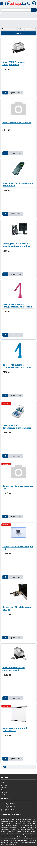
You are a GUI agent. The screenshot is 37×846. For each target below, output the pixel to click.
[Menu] (2, 3)
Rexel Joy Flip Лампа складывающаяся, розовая (17, 305)
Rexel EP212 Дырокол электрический (13, 63)
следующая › (18, 767)
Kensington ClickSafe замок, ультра (17, 608)
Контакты (4, 785)
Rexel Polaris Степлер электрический (13, 668)
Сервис (3, 794)
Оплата (3, 790)
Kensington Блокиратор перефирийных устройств (16, 245)
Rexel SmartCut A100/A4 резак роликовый (17, 184)
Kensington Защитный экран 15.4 (17, 487)
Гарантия (4, 792)
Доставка (4, 787)
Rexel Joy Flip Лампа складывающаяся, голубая (17, 366)
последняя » (29, 767)
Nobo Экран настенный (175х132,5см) (15, 729)
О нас (3, 783)
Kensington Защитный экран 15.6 (17, 547)
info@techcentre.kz (9, 810)
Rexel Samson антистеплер (16, 122)
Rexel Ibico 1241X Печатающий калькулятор (16, 426)
